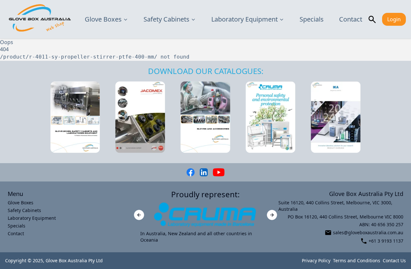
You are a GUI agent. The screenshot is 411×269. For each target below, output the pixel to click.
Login (394, 19)
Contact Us (394, 260)
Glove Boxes (103, 19)
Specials (312, 19)
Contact (350, 19)
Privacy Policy (316, 260)
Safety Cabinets (166, 19)
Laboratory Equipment (244, 19)
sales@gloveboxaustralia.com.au (368, 232)
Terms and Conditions (356, 260)
